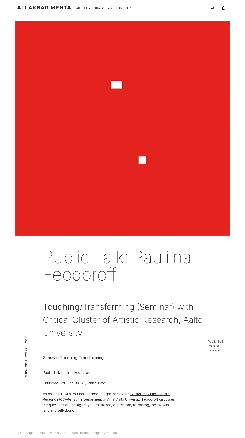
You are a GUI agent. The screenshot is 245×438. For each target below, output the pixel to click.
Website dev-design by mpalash (94, 433)
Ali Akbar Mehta (44, 8)
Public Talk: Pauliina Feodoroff (216, 346)
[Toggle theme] (223, 8)
